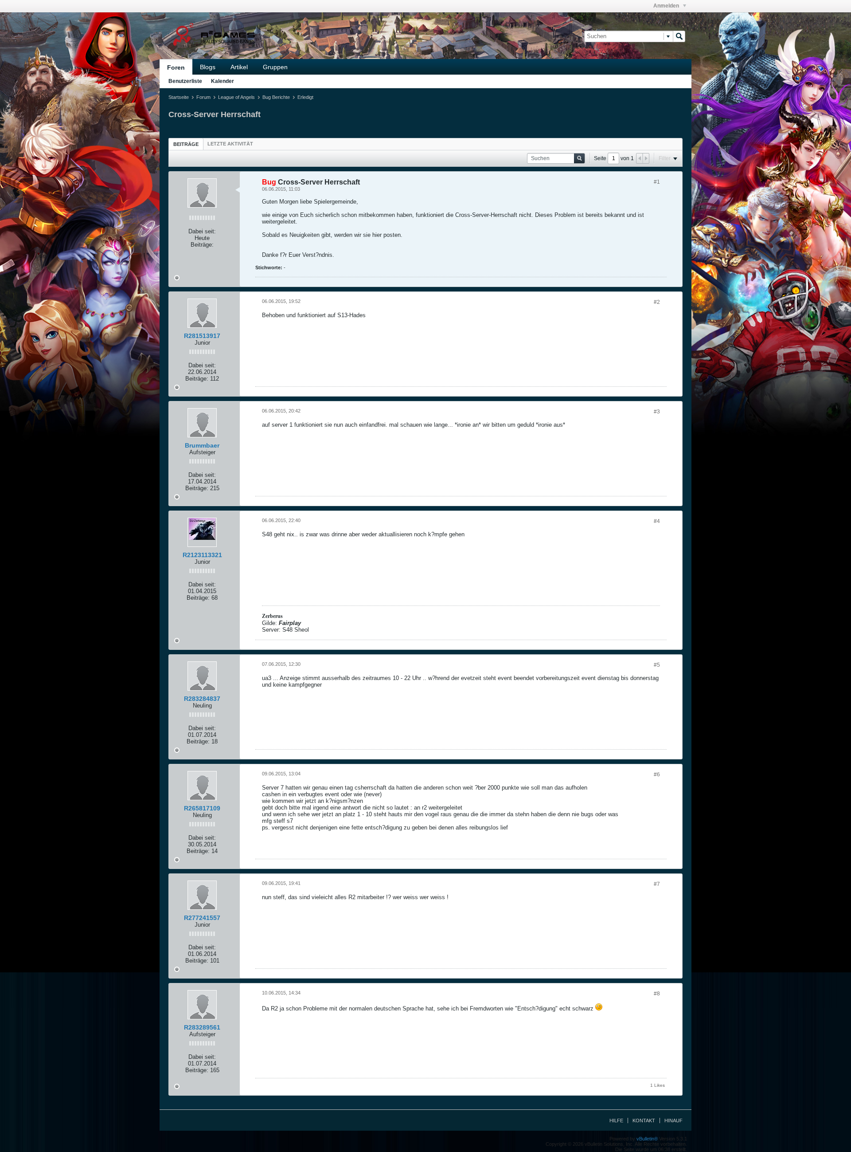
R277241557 (202, 917)
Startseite (178, 97)
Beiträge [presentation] (186, 144)
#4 (657, 521)
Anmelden (666, 6)
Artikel (239, 67)
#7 (657, 884)
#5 (657, 665)
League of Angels (236, 97)
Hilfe (616, 1120)
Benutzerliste (185, 81)
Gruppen (275, 67)
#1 (657, 182)
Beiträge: (202, 244)
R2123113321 (202, 554)
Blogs (207, 67)
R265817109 (202, 808)
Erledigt (305, 97)
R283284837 (202, 698)
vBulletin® (647, 1138)
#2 (657, 302)
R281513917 (202, 335)
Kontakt (643, 1120)
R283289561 (202, 1027)
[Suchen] (679, 36)
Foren (176, 67)
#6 (657, 774)
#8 (657, 994)
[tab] (185, 144)
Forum (203, 97)
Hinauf (673, 1120)
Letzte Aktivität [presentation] (230, 143)
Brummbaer (202, 445)
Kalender (222, 81)
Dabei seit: (202, 231)
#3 (657, 412)
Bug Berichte (276, 97)
